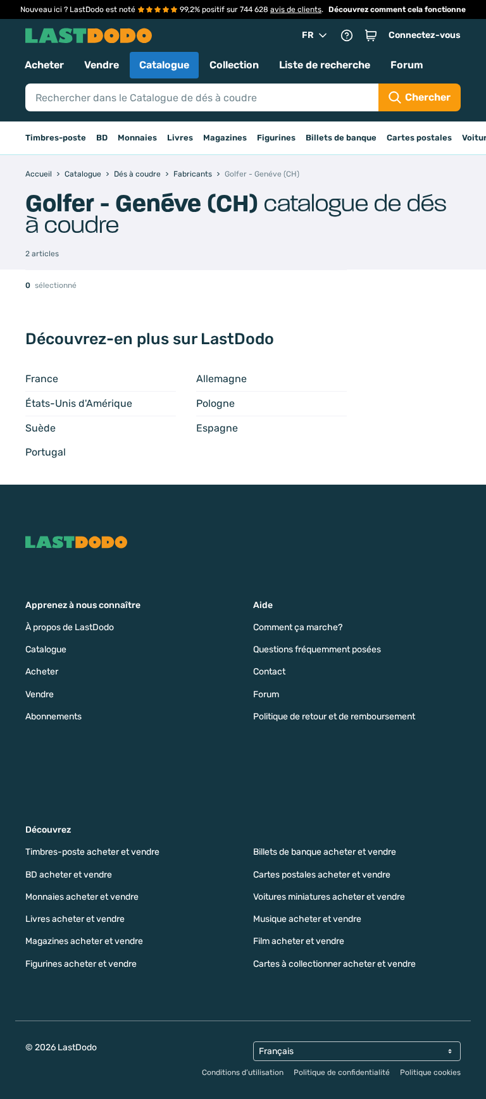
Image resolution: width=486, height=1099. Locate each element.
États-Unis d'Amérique (78, 403)
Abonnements (53, 716)
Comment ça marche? (297, 627)
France (41, 379)
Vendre (101, 65)
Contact (269, 671)
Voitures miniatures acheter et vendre (329, 896)
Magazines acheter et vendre (84, 941)
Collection (234, 65)
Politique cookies (430, 1072)
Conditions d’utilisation (243, 1072)
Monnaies (137, 137)
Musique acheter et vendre (307, 919)
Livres (180, 137)
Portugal (45, 452)
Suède (40, 428)
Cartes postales (419, 137)
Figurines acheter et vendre (81, 964)
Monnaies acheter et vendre (82, 896)
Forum (406, 65)
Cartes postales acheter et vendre (321, 874)
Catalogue (164, 65)
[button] (370, 35)
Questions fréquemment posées (317, 649)
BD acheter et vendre (68, 874)
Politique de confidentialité (342, 1072)
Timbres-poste (55, 137)
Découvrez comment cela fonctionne (397, 9)
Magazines (225, 137)
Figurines (276, 137)
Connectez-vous (425, 35)
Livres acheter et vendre (75, 919)
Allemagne (221, 379)
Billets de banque (341, 137)
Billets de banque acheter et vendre (324, 852)
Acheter (44, 65)
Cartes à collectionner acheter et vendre (334, 964)
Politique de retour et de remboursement (334, 716)
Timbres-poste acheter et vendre (92, 852)
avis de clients (295, 9)
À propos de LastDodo (69, 627)
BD (102, 137)
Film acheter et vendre (298, 941)
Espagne (217, 428)
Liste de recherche (324, 65)
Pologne (215, 403)
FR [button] (308, 35)
